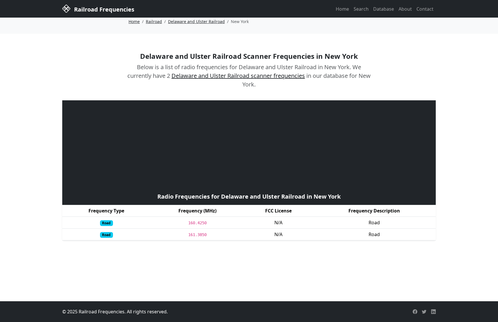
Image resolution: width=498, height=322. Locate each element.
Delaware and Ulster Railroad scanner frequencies (238, 76)
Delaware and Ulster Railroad (196, 21)
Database (383, 9)
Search (361, 9)
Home (342, 9)
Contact (424, 9)
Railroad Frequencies (103, 9)
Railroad (154, 21)
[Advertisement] (249, 146)
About (405, 9)
